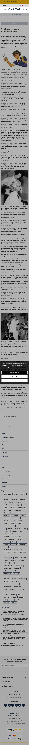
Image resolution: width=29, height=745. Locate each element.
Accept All (14, 380)
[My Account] (23, 10)
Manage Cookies (14, 372)
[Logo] (14, 9)
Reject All (14, 376)
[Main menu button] (2, 10)
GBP (20, 5)
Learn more (5, 365)
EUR (25, 5)
